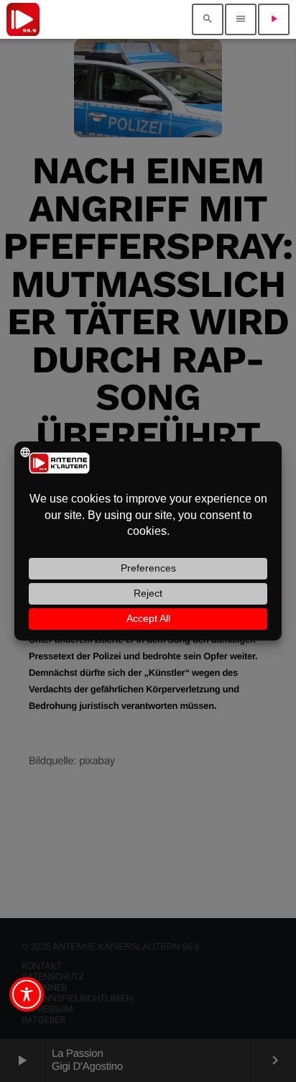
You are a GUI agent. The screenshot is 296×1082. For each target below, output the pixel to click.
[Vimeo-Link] (23, 19)
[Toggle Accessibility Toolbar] (26, 994)
